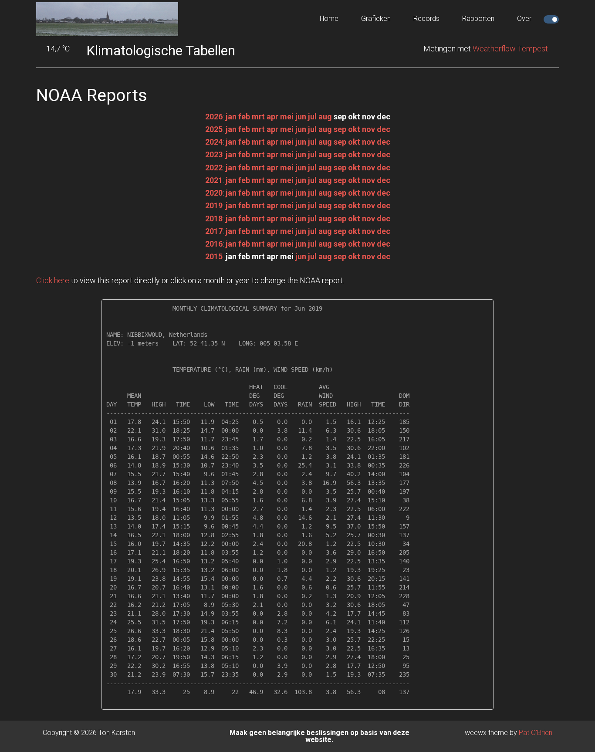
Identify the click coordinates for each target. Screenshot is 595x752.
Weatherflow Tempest (510, 48)
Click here (52, 280)
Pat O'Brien (535, 732)
